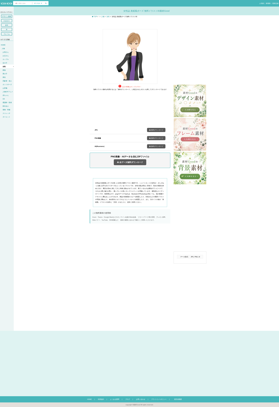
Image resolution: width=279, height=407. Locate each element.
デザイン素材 (6, 16)
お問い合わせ (140, 399)
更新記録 (275, 3)
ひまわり (7, 21)
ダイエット (6, 117)
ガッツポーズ (7, 84)
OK (4, 99)
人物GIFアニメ (8, 92)
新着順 (267, 3)
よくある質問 (114, 399)
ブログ (127, 399)
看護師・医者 (7, 102)
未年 (6, 25)
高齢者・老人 (7, 81)
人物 (3, 48)
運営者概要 (177, 399)
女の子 (5, 63)
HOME (3, 45)
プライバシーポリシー (159, 399)
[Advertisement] (130, 23)
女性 (4, 66)
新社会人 (6, 106)
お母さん (6, 52)
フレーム (7, 34)
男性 (4, 77)
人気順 (261, 3)
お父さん (6, 56)
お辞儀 (5, 88)
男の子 (5, 74)
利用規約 (101, 399)
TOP (95, 16)
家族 (4, 70)
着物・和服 (6, 110)
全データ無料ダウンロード (131, 162)
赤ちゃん (6, 95)
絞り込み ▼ (38, 3)
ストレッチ (6, 113)
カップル (6, 59)
